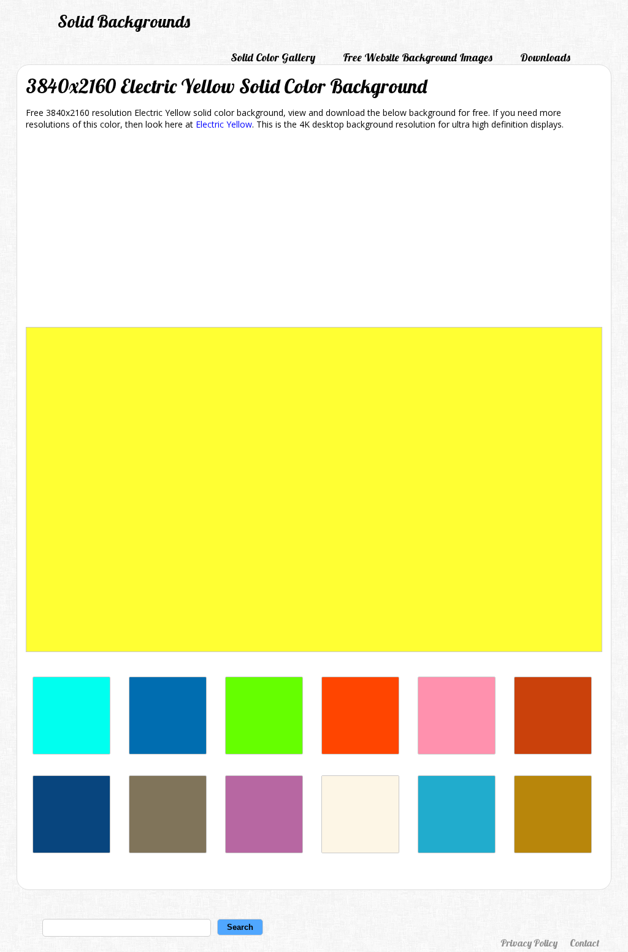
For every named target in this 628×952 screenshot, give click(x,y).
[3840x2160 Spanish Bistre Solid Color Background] (168, 850)
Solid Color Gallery (273, 57)
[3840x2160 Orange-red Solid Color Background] (360, 751)
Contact (584, 943)
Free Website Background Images (417, 57)
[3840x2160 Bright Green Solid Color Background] (264, 751)
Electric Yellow (224, 124)
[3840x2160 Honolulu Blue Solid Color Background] (168, 751)
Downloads (545, 57)
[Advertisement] (314, 231)
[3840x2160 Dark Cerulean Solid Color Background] (71, 850)
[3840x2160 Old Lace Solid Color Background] (360, 850)
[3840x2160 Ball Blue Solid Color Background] (457, 850)
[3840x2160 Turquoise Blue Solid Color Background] (71, 751)
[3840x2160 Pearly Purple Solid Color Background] (264, 850)
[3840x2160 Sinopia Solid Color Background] (553, 751)
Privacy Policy (528, 943)
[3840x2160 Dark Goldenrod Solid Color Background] (553, 850)
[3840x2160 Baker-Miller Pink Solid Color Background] (457, 751)
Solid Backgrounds (124, 21)
